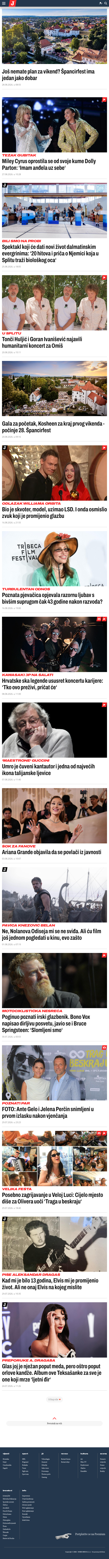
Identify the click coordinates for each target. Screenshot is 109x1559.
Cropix (5, 1535)
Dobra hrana (7, 1514)
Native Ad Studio (8, 1538)
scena (103, 1454)
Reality (102, 1471)
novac (64, 1454)
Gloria (5, 1517)
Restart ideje (65, 1462)
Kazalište (84, 1471)
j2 (42, 1454)
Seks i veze (45, 1468)
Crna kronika (7, 1465)
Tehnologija (46, 1459)
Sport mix (25, 1474)
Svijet (5, 1462)
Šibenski (6, 1532)
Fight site (25, 1471)
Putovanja (45, 1471)
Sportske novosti (8, 1502)
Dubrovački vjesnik (9, 1523)
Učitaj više (53, 1399)
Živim (5, 1526)
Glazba (83, 1468)
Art (82, 1459)
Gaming (44, 1477)
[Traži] (106, 3)
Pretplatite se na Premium (90, 1534)
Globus (5, 1505)
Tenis (24, 1468)
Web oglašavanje (28, 1508)
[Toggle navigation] (3, 3)
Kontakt (25, 1514)
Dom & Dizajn (7, 1511)
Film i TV (83, 1462)
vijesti (6, 1454)
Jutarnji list (6, 1496)
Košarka (25, 1465)
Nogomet (25, 1462)
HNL (23, 1459)
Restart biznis (65, 1459)
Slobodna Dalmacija (9, 1499)
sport (25, 1454)
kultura (84, 1454)
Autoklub (6, 1508)
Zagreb (5, 1468)
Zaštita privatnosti (28, 1502)
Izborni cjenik (27, 1505)
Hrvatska (6, 1459)
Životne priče (46, 1474)
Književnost (85, 1465)
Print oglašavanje (28, 1511)
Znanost (44, 1462)
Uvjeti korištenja (27, 1499)
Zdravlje (44, 1465)
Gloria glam (6, 1520)
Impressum (26, 1496)
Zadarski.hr (7, 1529)
